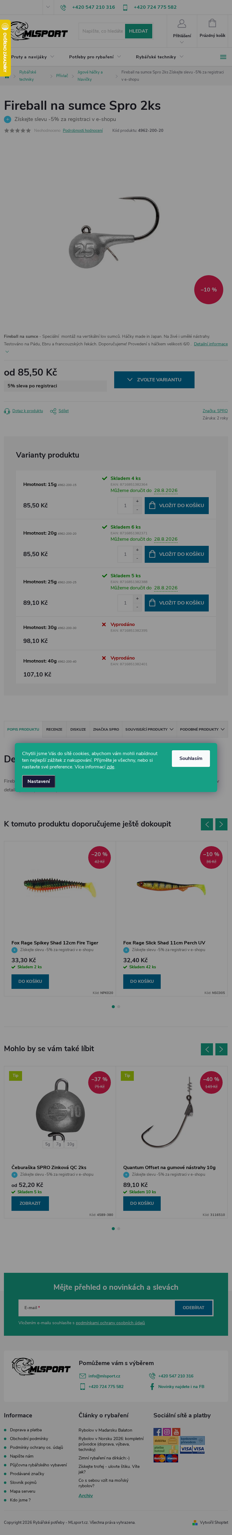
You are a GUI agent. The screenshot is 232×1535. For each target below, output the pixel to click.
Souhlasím (190, 758)
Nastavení (38, 781)
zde (110, 767)
